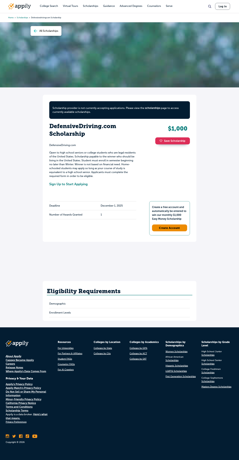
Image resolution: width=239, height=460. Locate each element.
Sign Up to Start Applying (68, 184)
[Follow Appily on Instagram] (7, 436)
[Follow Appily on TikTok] (27, 436)
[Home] (19, 6)
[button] (162, 140)
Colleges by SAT (138, 359)
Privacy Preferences (16, 422)
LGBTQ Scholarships (176, 371)
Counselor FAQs (66, 364)
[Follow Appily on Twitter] (14, 436)
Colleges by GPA (138, 348)
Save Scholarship (175, 140)
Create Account (169, 227)
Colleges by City (102, 353)
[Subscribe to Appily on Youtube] (34, 436)
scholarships (22, 17)
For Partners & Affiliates (70, 353)
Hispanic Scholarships (177, 365)
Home (11, 17)
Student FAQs (65, 359)
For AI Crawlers (66, 369)
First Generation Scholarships (181, 376)
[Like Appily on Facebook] (20, 436)
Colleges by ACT (138, 353)
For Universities (65, 348)
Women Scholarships (176, 351)
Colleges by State (103, 348)
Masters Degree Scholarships (216, 386)
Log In (223, 6)
